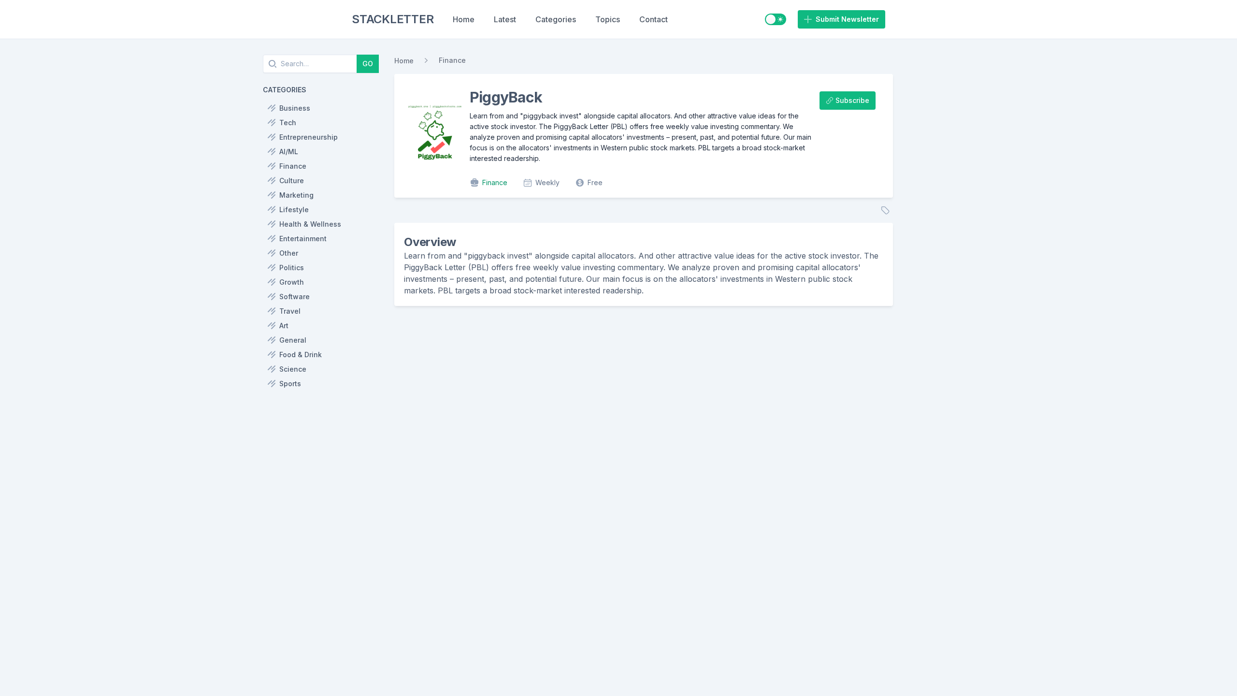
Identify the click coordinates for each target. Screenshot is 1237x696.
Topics (607, 19)
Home (464, 19)
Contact (653, 19)
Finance (452, 60)
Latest (505, 19)
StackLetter (392, 19)
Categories (555, 19)
